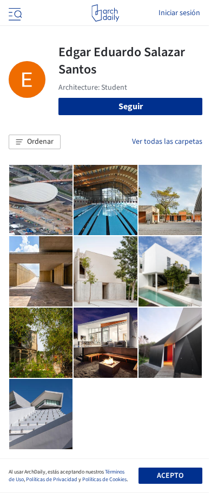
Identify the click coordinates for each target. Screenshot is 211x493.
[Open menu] (14, 13)
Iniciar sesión (179, 13)
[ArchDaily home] (105, 13)
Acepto (170, 475)
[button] (35, 142)
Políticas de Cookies (104, 479)
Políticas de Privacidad (51, 479)
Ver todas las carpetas (167, 141)
